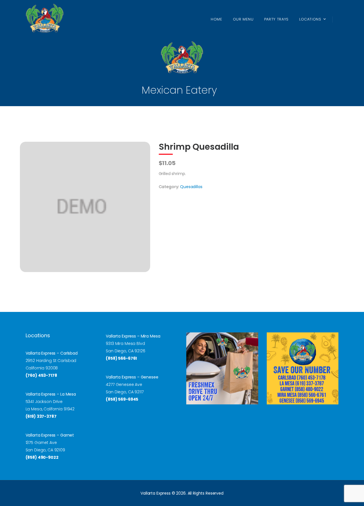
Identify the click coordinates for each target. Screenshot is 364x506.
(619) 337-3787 (41, 416)
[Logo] (45, 19)
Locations (310, 19)
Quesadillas (191, 187)
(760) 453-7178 (41, 375)
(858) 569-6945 (122, 399)
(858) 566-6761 (121, 358)
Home (216, 19)
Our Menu (243, 19)
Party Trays (276, 19)
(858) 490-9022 (42, 457)
